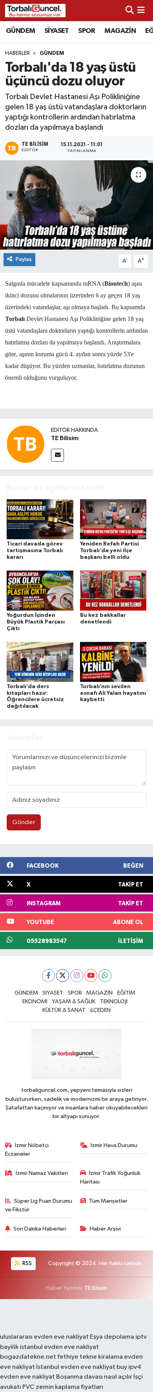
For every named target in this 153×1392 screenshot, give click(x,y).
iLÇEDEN (100, 1010)
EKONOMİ (34, 1001)
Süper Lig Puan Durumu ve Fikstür (39, 1205)
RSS (26, 1263)
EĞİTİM (126, 993)
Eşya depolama (112, 1337)
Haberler (17, 53)
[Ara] (130, 10)
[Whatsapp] (104, 975)
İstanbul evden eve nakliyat (75, 1367)
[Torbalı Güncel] (35, 10)
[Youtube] (90, 975)
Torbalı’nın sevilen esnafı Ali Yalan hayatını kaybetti (113, 693)
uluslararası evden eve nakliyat (44, 1337)
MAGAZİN (120, 30)
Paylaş (24, 259)
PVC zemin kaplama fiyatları (62, 1387)
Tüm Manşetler (108, 1201)
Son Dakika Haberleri (39, 1229)
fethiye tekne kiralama (90, 1357)
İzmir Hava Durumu (114, 1145)
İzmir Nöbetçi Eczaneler (27, 1149)
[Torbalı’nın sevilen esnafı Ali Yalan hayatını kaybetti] (113, 661)
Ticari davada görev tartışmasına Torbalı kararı (35, 550)
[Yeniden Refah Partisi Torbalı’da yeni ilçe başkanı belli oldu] (113, 519)
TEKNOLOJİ (114, 1001)
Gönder (23, 822)
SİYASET (56, 30)
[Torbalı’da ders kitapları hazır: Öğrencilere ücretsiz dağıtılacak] (40, 661)
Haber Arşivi (105, 1229)
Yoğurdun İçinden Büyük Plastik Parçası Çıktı (36, 622)
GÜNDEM (20, 30)
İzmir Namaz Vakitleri (42, 1173)
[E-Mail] (57, 455)
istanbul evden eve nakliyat (59, 1347)
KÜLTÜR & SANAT (64, 1010)
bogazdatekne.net (28, 1357)
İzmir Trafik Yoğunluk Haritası (110, 1177)
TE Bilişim (95, 1288)
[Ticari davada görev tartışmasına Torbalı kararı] (40, 519)
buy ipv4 (129, 1367)
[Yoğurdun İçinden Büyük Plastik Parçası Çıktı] (40, 590)
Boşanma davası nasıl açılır (94, 1377)
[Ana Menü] (141, 10)
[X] (62, 975)
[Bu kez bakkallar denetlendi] (113, 590)
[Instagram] (76, 975)
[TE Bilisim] (25, 443)
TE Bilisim (64, 438)
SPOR (86, 30)
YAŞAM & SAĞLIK (73, 1001)
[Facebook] (48, 975)
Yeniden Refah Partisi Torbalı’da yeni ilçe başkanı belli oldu (109, 550)
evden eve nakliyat (27, 1377)
